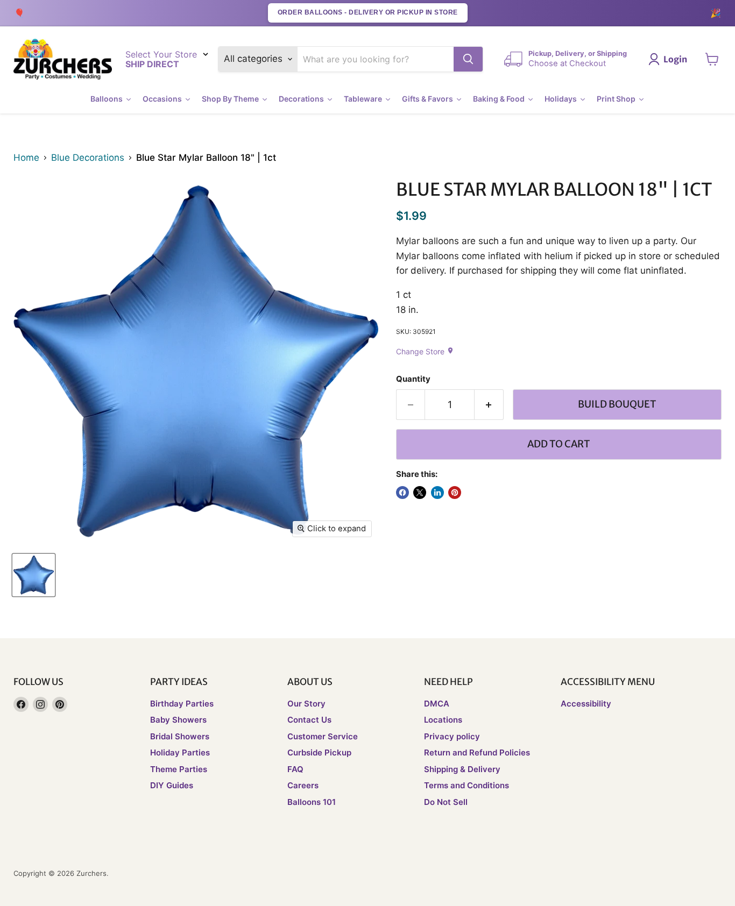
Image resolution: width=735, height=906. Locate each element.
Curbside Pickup (319, 752)
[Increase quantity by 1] (489, 404)
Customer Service (322, 736)
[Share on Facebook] (402, 492)
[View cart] (712, 59)
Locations (443, 720)
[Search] (468, 59)
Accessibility (586, 703)
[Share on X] (419, 492)
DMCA (436, 703)
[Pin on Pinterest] (454, 492)
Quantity (413, 379)
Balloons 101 (311, 802)
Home (26, 158)
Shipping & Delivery (462, 769)
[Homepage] (62, 59)
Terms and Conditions (466, 785)
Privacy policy (452, 736)
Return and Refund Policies (477, 752)
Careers (303, 785)
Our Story (306, 703)
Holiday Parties (180, 752)
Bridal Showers (179, 736)
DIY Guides (171, 785)
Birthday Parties (182, 703)
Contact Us (309, 720)
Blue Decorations (87, 158)
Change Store (425, 351)
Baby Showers (178, 720)
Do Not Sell (446, 802)
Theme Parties (178, 769)
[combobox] (376, 59)
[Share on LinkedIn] (437, 492)
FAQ (295, 769)
